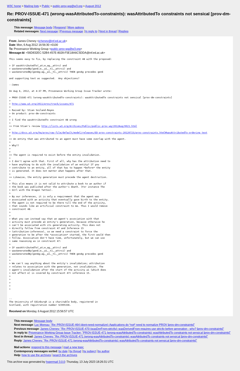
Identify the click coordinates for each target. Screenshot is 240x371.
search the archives (65, 355)
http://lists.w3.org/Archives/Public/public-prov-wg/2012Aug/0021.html (89, 126)
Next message (49, 31)
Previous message (71, 31)
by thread (75, 351)
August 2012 (93, 6)
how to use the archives (36, 355)
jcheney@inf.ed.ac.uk (52, 40)
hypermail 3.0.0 (55, 361)
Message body (43, 27)
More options (76, 27)
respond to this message (46, 347)
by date (63, 351)
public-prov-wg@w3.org (67, 6)
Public (46, 6)
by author (103, 351)
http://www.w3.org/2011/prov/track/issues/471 (43, 103)
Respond (60, 27)
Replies (123, 31)
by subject (89, 351)
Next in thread (108, 31)
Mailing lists (31, 6)
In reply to (91, 31)
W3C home (14, 6)
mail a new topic (74, 347)
